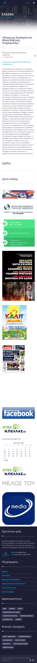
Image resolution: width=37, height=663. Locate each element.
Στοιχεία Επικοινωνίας (9, 588)
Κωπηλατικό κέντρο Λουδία (10, 615)
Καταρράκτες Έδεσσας (24, 636)
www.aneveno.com (6, 660)
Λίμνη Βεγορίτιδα (7, 640)
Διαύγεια (4, 571)
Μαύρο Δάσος (6, 643)
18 (9, 454)
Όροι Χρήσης (6, 575)
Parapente (12, 608)
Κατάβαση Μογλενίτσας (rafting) (11, 612)
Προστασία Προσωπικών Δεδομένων (13, 583)
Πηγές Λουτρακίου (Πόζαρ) (20, 643)
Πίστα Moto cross (7, 619)
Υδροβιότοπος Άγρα (8, 647)
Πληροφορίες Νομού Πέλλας (11, 579)
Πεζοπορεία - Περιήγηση (27, 615)
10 (4, 451)
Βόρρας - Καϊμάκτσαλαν (9, 636)
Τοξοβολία (18, 619)
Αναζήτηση (27, 3)
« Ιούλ (6, 460)
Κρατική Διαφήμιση (8, 592)
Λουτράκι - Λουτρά (20, 640)
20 (17, 454)
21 (21, 454)
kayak (4, 608)
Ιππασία (20, 608)
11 (9, 451)
